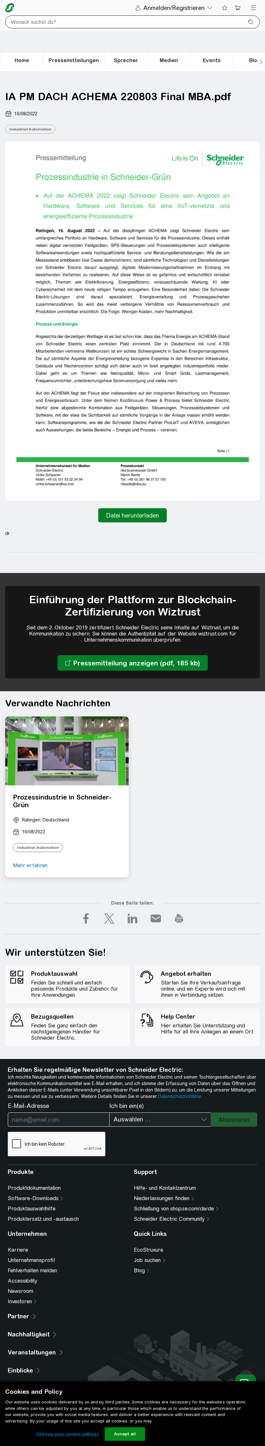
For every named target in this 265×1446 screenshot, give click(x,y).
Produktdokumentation (34, 1188)
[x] (109, 918)
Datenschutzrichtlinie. (180, 1096)
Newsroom (20, 1291)
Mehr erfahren (30, 865)
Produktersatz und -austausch (43, 1219)
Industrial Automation (30, 129)
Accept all (125, 1433)
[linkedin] (132, 918)
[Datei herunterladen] (132, 515)
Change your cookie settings (67, 1433)
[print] (179, 918)
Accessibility (22, 1281)
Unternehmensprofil (31, 1260)
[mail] (156, 918)
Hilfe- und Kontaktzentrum (165, 1188)
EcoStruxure (148, 1250)
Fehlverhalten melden (32, 1270)
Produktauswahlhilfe (32, 1209)
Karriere (18, 1250)
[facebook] (86, 918)
